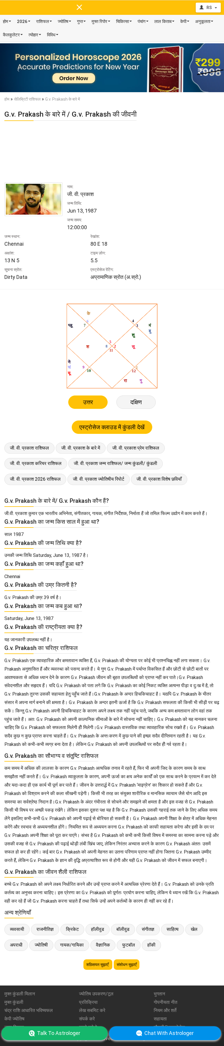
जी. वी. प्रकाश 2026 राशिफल (35, 479)
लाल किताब (163, 21)
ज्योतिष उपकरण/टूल (96, 994)
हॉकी (151, 945)
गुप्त (80, 21)
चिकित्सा (122, 21)
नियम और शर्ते (165, 1010)
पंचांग (142, 21)
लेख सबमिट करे (92, 1010)
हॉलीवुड (97, 929)
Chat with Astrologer (169, 1033)
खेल (194, 929)
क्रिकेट (72, 929)
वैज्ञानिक (103, 945)
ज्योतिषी (41, 945)
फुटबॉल (128, 945)
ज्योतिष (63, 21)
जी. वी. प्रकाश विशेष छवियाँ (159, 479)
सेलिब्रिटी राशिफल (27, 99)
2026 (22, 21)
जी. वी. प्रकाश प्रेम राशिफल (135, 448)
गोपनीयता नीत (165, 1002)
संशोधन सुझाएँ (126, 964)
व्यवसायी (17, 929)
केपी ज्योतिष (14, 1019)
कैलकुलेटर (11, 35)
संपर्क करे (87, 1019)
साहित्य (172, 929)
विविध (51, 35)
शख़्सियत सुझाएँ (97, 964)
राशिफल (42, 21)
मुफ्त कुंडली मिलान (19, 994)
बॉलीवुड (123, 929)
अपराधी (16, 945)
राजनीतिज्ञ (45, 929)
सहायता (160, 1019)
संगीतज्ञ (148, 929)
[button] (17, 67)
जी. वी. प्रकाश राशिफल (29, 448)
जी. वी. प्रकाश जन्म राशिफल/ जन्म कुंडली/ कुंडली (115, 463)
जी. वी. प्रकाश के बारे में (80, 448)
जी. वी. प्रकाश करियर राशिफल (36, 463)
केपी (183, 21)
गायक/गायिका (72, 945)
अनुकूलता (202, 21)
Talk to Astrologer (58, 1033)
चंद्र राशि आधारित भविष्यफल (28, 1010)
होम (5, 21)
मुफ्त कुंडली (13, 1002)
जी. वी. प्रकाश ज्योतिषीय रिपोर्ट (98, 479)
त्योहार (33, 35)
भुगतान (159, 994)
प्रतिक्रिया (88, 1002)
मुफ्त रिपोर (99, 21)
